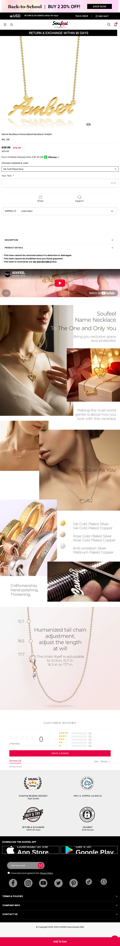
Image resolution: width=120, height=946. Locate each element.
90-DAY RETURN (41, 261)
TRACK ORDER (81, 16)
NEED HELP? (104, 16)
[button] (5, 25)
